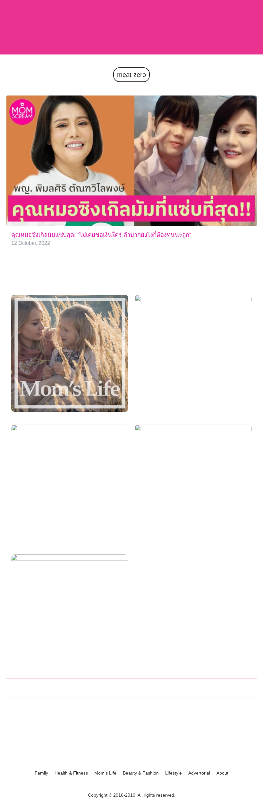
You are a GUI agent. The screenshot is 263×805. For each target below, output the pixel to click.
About (222, 773)
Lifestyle (173, 773)
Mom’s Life (105, 773)
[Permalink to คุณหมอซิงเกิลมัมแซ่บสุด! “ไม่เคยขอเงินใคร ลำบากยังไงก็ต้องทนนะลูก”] (131, 160)
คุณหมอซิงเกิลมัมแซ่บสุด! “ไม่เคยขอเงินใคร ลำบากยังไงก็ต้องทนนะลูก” (101, 234)
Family (41, 773)
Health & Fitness (71, 773)
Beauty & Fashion (141, 773)
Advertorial (199, 773)
